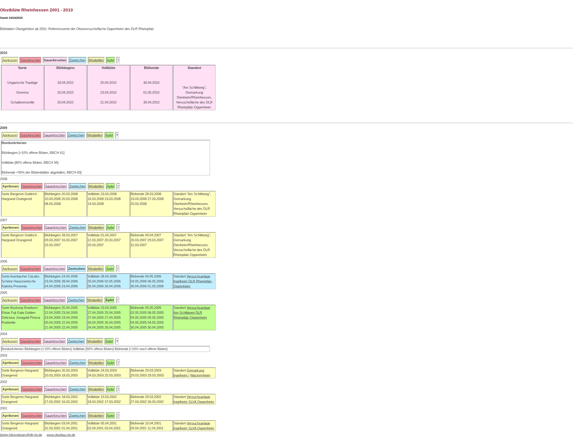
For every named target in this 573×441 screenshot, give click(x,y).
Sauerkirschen (54, 135)
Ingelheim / (181, 375)
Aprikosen (9, 60)
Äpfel (110, 60)
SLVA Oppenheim (201, 402)
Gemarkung (195, 370)
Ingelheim (180, 281)
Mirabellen (96, 60)
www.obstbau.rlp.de (61, 435)
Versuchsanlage (198, 276)
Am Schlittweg (184, 312)
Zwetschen (77, 60)
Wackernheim (200, 375)
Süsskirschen (30, 60)
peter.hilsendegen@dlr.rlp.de (21, 435)
